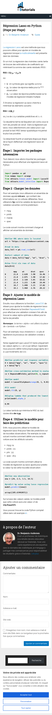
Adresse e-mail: (10, 608)
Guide (37, 35)
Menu (3, 16)
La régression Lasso (12, 47)
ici (26, 513)
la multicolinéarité (27, 53)
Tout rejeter (26, 708)
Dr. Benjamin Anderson (19, 35)
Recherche (36, 660)
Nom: (5, 597)
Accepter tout (26, 695)
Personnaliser (26, 701)
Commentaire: (9, 573)
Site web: (7, 620)
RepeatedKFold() (37, 309)
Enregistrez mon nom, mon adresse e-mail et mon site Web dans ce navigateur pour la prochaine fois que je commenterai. (26, 633)
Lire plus (35, 553)
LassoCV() (39, 303)
